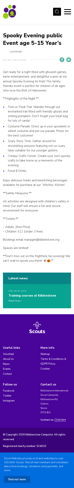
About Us (8, 359)
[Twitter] (68, 59)
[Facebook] (62, 59)
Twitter (7, 396)
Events (7, 369)
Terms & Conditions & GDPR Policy (53, 361)
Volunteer (8, 354)
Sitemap (45, 354)
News (6, 364)
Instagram (9, 401)
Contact (7, 374)
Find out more (17, 479)
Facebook (8, 391)
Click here (60, 420)
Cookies (45, 369)
